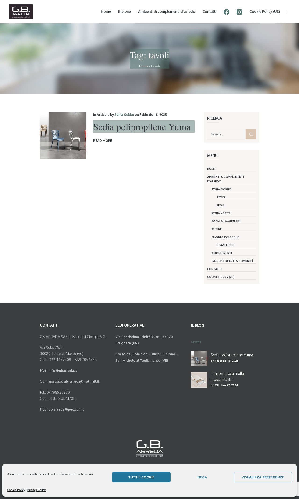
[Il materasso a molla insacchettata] (199, 380)
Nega (202, 477)
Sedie (220, 205)
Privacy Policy (36, 490)
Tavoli (221, 197)
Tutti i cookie (141, 477)
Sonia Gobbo (124, 115)
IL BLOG (197, 325)
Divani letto (226, 245)
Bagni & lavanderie (226, 221)
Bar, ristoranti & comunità (232, 260)
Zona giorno (221, 189)
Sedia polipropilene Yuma (142, 126)
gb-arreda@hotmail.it (81, 381)
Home (143, 66)
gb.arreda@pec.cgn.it (66, 409)
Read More (102, 140)
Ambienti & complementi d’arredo (225, 179)
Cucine (217, 229)
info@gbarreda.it (63, 370)
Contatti (214, 268)
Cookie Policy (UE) (220, 276)
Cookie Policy (16, 490)
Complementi (222, 253)
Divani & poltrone (225, 237)
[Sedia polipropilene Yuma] (63, 135)
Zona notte (221, 213)
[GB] (149, 448)
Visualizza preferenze (263, 477)
